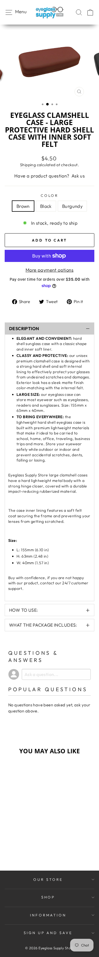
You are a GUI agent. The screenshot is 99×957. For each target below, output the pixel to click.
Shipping (28, 164)
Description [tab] (24, 328)
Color (50, 195)
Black (46, 206)
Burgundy (72, 206)
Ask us (78, 176)
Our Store (48, 879)
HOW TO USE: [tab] (23, 610)
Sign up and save (48, 933)
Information (48, 915)
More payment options (49, 270)
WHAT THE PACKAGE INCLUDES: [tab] (43, 625)
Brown (23, 206)
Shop (48, 897)
